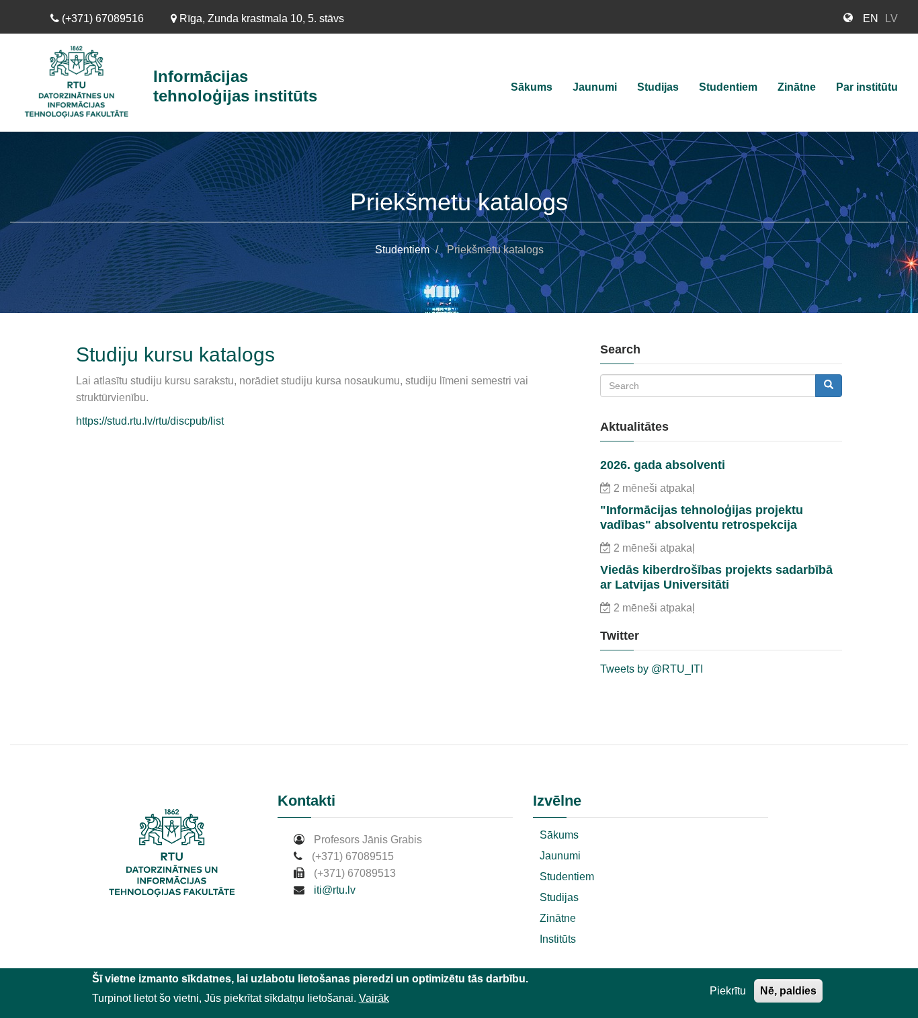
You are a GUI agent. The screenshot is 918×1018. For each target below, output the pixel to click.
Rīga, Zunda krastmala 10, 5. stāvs (260, 18)
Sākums (531, 87)
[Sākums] (81, 82)
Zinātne (797, 87)
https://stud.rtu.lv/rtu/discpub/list (150, 421)
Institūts (558, 939)
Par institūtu (867, 87)
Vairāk (374, 998)
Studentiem (728, 87)
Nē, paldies (788, 990)
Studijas (658, 87)
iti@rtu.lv (335, 890)
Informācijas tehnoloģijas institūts (235, 86)
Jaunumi (595, 87)
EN (870, 18)
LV (891, 18)
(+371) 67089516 (101, 18)
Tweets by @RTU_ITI (651, 669)
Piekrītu (728, 990)
